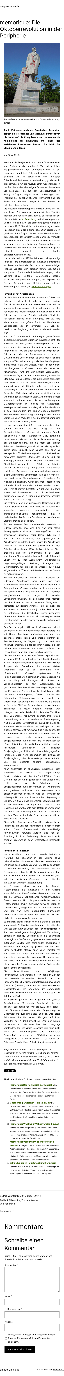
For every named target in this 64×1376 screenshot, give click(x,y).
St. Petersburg (28, 219)
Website (9, 1321)
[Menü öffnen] (62, 6)
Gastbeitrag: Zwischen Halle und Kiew (30, 1102)
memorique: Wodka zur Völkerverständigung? (34, 1124)
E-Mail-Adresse (13, 1309)
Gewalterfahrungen (41, 286)
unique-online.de (9, 6)
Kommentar (11, 1265)
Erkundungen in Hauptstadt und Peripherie (33, 1163)
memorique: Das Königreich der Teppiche (32, 1085)
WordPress (58, 1369)
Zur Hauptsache (29, 1200)
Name (8, 1296)
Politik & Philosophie (10, 1200)
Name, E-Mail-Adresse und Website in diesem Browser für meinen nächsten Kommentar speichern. (31, 1338)
